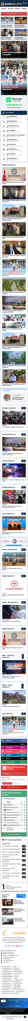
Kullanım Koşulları (17, 969)
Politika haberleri (18, 983)
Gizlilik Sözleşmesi (18, 971)
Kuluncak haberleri (6, 983)
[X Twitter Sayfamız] (8, 946)
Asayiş (4, 531)
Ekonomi (10, 8)
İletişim (16, 976)
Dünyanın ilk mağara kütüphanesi (11, 706)
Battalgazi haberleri (7, 973)
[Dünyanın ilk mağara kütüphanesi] (14, 696)
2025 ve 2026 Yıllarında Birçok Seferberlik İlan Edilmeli (16, 398)
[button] (22, 408)
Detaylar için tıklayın (14, 834)
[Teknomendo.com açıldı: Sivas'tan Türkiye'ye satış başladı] (14, 667)
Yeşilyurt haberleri (6, 988)
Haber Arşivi (6, 962)
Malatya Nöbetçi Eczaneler (9, 950)
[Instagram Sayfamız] (11, 946)
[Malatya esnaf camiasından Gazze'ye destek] (14, 559)
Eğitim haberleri (17, 988)
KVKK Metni (16, 974)
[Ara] (23, 3)
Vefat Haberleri (6, 989)
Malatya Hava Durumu (8, 952)
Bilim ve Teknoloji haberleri (18, 989)
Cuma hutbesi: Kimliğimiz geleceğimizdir (13, 427)
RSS (4, 1000)
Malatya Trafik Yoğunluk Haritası (11, 955)
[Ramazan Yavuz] (7, 397)
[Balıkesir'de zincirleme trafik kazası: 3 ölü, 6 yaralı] (14, 470)
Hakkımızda (16, 968)
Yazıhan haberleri (6, 986)
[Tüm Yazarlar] (25, 390)
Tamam (8, 1013)
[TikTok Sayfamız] (19, 946)
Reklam (16, 978)
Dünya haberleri (15, 993)
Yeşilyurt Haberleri (7, 731)
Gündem (3, 8)
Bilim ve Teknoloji (7, 675)
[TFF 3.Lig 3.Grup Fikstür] (25, 840)
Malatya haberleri (6, 966)
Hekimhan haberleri (7, 979)
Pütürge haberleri (6, 984)
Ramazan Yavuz (16, 395)
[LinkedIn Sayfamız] (14, 946)
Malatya (17, 8)
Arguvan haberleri (6, 971)
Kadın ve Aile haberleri (7, 991)
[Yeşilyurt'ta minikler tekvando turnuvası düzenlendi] (14, 723)
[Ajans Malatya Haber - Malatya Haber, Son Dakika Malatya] (11, 3)
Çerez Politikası (18, 973)
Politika (24, 8)
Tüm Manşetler (6, 958)
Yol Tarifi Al (16, 783)
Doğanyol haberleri (7, 978)
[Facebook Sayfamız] (6, 946)
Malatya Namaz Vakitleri (9, 953)
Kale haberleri (5, 981)
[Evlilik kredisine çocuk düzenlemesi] (14, 611)
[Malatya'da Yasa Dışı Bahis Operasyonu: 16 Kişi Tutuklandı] (14, 523)
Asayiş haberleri (19, 991)
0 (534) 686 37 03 (7, 783)
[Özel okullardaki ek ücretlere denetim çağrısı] (14, 638)
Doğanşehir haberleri (7, 976)
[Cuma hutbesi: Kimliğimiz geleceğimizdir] (14, 417)
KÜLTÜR (4, 704)
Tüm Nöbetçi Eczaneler (14, 787)
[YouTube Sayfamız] (16, 946)
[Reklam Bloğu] (14, 541)
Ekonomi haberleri (15, 981)
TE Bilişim (18, 1006)
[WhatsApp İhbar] (22, 946)
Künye (14, 966)
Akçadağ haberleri (6, 968)
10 (25, 93)
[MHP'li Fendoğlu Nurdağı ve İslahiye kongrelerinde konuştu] (14, 496)
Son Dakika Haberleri (8, 960)
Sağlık (4, 593)
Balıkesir (4, 478)
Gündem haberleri (18, 979)
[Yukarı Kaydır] (22, 408)
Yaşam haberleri (17, 986)
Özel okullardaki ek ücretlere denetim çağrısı (14, 888)
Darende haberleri (6, 974)
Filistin (4, 567)
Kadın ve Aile (5, 619)
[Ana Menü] (25, 3)
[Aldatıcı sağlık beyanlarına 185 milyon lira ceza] (14, 585)
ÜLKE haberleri (5, 993)
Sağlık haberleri (17, 984)
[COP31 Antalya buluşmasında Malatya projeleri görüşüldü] (14, 444)
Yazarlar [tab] (7, 390)
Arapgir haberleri (6, 969)
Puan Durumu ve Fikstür (8, 957)
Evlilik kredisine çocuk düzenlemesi (11, 621)
